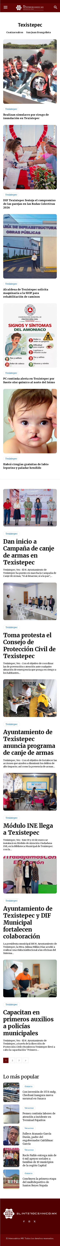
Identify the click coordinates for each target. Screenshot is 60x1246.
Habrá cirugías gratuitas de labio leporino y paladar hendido (25, 466)
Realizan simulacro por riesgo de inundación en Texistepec (26, 116)
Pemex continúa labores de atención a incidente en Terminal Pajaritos (39, 1117)
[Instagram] (29, 1222)
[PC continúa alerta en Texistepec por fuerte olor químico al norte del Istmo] (30, 335)
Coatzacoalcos (14, 32)
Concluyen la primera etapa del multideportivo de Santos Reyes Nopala (39, 1182)
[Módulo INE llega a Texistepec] (30, 792)
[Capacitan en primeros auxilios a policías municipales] (30, 978)
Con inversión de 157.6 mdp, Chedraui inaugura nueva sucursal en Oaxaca (39, 1095)
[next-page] (25, 1060)
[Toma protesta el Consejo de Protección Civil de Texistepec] (30, 601)
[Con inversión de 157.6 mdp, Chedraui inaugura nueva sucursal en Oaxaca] (11, 1092)
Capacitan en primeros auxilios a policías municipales (28, 1023)
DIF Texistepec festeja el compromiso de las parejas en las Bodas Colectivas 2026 (29, 204)
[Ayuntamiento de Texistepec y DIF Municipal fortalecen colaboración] (30, 875)
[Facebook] (24, 1222)
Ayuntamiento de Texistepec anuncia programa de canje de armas (29, 743)
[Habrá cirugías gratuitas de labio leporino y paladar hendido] (30, 421)
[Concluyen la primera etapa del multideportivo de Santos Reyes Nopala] (11, 1179)
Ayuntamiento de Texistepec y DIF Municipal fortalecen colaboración (27, 922)
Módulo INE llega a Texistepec (28, 829)
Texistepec (11, 109)
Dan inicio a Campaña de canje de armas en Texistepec (28, 552)
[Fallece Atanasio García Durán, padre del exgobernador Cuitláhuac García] (11, 1135)
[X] (35, 1222)
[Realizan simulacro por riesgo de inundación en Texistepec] (30, 71)
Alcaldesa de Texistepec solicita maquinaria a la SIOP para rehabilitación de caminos (25, 293)
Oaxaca (28, 1086)
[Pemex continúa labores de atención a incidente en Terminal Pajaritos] (11, 1114)
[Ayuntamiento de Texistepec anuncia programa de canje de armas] (30, 698)
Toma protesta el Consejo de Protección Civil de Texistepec (29, 646)
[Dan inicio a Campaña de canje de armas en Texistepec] (30, 508)
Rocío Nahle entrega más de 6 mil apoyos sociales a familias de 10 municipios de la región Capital (39, 1160)
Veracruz (29, 1108)
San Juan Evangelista (38, 32)
